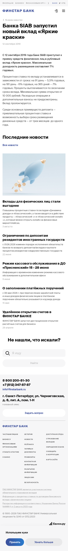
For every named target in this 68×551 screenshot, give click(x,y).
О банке (55, 3)
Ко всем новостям (13, 20)
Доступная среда (54, 434)
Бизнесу (19, 3)
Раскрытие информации (30, 470)
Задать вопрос (34, 413)
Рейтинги (29, 444)
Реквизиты (29, 457)
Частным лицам (8, 3)
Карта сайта (52, 460)
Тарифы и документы (30, 450)
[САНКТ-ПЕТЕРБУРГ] (61, 3)
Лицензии (29, 477)
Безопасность (31, 482)
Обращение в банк (55, 447)
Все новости (10, 145)
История (28, 434)
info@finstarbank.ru (14, 389)
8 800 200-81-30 (16, 380)
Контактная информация (30, 463)
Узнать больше (43, 542)
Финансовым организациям (41, 3)
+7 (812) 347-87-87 (16, 385)
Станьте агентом (11, 452)
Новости (28, 439)
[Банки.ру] (57, 523)
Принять (14, 542)
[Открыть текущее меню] (63, 11)
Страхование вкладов (52, 440)
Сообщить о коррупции (52, 453)
